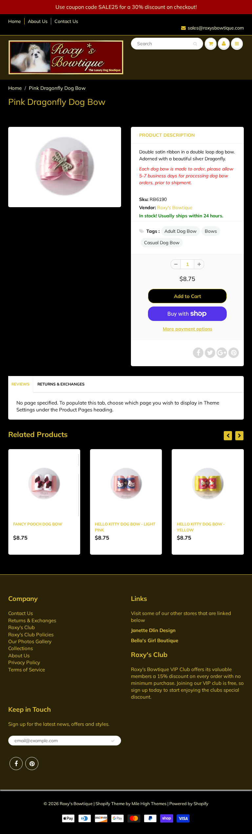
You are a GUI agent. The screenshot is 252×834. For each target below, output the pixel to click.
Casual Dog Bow (161, 243)
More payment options (187, 329)
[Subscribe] (113, 741)
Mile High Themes (149, 803)
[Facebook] (16, 763)
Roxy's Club (21, 627)
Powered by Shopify (188, 803)
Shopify (102, 803)
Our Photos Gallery (30, 641)
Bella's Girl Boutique (154, 640)
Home (14, 21)
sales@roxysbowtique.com (216, 28)
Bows (211, 231)
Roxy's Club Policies (30, 634)
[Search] (195, 44)
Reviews (20, 384)
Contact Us (66, 21)
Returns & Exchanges (61, 384)
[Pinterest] (31, 763)
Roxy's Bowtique (175, 207)
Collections (20, 648)
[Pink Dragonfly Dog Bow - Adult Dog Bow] (64, 166)
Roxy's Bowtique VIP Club (160, 669)
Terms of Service (26, 669)
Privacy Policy (24, 662)
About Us (38, 21)
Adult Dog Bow (180, 231)
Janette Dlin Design (153, 630)
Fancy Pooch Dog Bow (37, 524)
